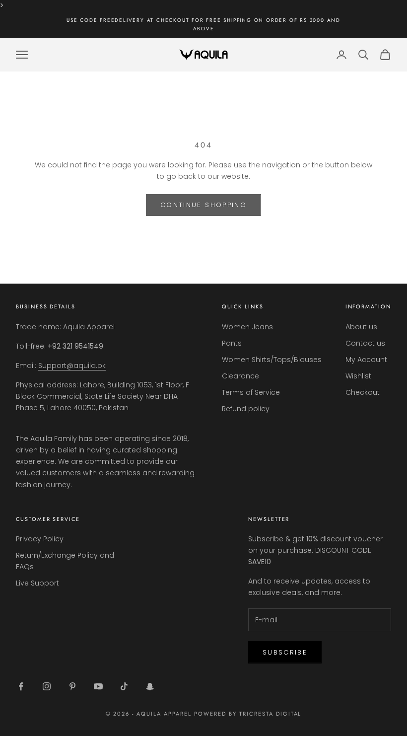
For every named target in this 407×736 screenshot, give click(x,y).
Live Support (37, 583)
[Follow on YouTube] (98, 686)
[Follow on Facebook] (21, 686)
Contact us (365, 343)
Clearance (240, 376)
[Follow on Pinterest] (72, 686)
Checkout (362, 392)
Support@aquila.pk (72, 365)
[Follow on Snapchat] (150, 686)
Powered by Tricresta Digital (247, 714)
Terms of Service (251, 392)
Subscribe (285, 652)
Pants (232, 343)
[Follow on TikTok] (124, 686)
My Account (366, 360)
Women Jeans (247, 327)
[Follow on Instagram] (47, 686)
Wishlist (358, 376)
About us (361, 327)
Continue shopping (203, 205)
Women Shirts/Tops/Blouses (272, 360)
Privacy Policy (40, 539)
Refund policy (246, 409)
